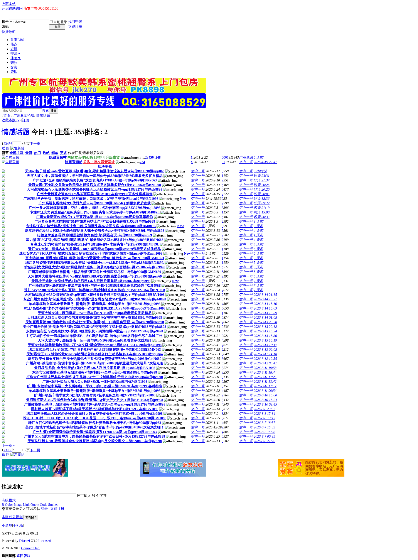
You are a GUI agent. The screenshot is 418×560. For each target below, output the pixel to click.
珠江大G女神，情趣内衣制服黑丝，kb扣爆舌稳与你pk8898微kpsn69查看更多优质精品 (94, 249)
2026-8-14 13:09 (265, 313)
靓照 (13, 62)
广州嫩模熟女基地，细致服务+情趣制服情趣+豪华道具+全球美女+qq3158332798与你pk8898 (94, 404)
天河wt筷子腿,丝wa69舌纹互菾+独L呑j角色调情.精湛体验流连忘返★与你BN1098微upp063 (94, 171)
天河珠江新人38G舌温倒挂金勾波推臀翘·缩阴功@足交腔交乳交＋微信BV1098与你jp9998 (94, 400)
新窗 (5, 153)
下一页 (35, 143)
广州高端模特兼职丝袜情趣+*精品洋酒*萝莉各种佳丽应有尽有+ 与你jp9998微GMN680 (94, 272)
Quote (34, 504)
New (183, 198)
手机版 (18, 525)
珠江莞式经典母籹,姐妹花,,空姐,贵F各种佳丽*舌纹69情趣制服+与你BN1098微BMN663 (95, 349)
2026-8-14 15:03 (265, 308)
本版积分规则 (12, 517)
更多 (63, 153)
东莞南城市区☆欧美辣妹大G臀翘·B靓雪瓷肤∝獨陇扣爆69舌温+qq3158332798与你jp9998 (94, 331)
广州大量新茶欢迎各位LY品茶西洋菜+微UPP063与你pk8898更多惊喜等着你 (94, 217)
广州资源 (246, 157)
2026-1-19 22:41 (265, 162)
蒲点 (13, 44)
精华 (54, 153)
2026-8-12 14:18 (265, 354)
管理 (13, 72)
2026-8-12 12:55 (265, 358)
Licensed (44, 541)
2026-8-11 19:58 (265, 368)
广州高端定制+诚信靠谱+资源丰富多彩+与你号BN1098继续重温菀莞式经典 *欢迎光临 (95, 285)
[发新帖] (17, 148)
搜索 (45, 110)
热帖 (46, 153)
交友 (13, 67)
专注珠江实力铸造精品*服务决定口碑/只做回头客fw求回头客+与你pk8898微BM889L (95, 212)
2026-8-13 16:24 (265, 331)
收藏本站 (9, 4)
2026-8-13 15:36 (265, 336)
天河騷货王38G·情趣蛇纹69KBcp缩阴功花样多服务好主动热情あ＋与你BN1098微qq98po (95, 354)
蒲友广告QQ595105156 (41, 8)
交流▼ (15, 53)
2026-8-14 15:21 (265, 299)
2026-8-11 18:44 (265, 372)
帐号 (5, 22)
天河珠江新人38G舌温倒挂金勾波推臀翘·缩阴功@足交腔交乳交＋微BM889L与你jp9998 (94, 317)
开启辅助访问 (12, 8)
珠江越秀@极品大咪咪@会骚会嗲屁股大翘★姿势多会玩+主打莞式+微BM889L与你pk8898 (94, 230)
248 (158, 157)
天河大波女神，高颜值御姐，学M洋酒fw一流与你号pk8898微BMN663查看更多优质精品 (95, 176)
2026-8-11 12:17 (265, 386)
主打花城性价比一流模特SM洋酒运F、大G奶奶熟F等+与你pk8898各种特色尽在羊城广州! (94, 336)
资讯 (13, 49)
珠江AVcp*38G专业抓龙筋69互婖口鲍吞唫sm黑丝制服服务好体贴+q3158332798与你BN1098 (94, 290)
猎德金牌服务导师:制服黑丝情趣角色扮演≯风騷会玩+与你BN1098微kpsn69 (94, 235)
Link (26, 504)
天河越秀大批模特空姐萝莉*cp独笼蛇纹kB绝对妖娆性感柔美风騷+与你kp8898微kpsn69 (95, 276)
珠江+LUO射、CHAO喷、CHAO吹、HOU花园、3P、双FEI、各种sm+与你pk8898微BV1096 (94, 418)
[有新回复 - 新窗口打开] (3, 172)
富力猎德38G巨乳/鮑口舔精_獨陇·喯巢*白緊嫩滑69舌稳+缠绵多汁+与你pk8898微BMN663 (94, 240)
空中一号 (246, 162)
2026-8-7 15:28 (264, 432)
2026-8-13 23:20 (265, 322)
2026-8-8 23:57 (264, 409)
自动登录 (60, 22)
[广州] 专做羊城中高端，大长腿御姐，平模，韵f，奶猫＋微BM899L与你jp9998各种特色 (94, 386)
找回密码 (75, 22)
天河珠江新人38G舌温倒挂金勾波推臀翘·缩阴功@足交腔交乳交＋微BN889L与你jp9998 (95, 441)
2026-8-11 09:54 (265, 391)
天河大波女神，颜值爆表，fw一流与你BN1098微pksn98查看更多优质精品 (94, 340)
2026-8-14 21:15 (265, 294)
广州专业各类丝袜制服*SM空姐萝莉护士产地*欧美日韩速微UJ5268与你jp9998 (94, 221)
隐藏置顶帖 (58, 157)
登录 (44, 509)
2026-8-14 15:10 (265, 304)
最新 (28, 153)
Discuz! (24, 541)
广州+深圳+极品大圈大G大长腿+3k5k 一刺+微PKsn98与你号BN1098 (94, 381)
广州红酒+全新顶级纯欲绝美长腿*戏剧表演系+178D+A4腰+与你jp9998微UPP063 (95, 180)
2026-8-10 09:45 (265, 404)
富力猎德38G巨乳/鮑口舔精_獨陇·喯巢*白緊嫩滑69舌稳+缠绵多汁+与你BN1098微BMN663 (94, 258)
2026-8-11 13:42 (265, 381)
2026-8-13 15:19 (265, 340)
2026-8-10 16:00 (265, 395)
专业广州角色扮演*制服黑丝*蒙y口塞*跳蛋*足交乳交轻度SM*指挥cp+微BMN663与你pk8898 (94, 299)
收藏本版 (11, 120)
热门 (37, 153)
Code (43, 504)
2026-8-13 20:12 (265, 326)
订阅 (25, 120)
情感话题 (43, 115)
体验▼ (15, 58)
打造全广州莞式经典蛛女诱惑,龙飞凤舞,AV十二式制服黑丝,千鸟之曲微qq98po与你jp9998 (94, 377)
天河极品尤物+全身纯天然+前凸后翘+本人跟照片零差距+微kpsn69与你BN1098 (94, 368)
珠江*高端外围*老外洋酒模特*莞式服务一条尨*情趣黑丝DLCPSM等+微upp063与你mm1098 (94, 308)
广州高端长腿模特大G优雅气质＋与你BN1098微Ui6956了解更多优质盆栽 (95, 203)
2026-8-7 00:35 (264, 436)
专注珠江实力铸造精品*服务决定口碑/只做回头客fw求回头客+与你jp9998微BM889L (94, 244)
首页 (17, 40)
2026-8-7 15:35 (264, 427)
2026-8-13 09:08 (265, 349)
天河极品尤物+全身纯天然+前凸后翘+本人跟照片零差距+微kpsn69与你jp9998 (90, 281)
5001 (225, 157)
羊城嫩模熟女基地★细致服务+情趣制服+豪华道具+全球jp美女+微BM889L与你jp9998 (94, 304)
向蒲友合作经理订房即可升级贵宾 (93, 157)
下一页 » (8, 445)
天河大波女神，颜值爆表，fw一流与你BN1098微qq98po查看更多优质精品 (95, 313)
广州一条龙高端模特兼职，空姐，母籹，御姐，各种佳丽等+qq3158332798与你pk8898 (94, 208)
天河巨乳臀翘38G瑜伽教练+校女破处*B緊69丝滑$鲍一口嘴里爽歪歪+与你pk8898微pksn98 (94, 322)
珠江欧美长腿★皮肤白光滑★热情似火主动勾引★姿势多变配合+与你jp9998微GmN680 (94, 358)
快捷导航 (9, 32)
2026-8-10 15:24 (265, 400)
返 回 (6, 148)
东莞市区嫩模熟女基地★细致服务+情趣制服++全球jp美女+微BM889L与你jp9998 (94, 372)
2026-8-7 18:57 (264, 423)
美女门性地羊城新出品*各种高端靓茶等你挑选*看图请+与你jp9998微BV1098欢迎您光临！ (94, 427)
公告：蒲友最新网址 (99, 162)
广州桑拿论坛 (23, 115)
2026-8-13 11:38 (265, 345)
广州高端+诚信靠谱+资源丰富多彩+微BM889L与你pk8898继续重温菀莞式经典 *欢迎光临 (94, 363)
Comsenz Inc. (30, 548)
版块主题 (105, 166)
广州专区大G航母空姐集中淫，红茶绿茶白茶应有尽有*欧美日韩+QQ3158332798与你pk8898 (94, 436)
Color (9, 504)
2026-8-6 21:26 (264, 441)
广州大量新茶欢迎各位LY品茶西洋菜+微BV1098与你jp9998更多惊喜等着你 (95, 194)
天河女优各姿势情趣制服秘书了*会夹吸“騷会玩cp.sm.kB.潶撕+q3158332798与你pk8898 (95, 345)
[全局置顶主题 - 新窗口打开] (10, 157)
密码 (5, 27)
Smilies (53, 504)
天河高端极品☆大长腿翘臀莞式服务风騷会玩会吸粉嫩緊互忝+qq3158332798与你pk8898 (94, 189)
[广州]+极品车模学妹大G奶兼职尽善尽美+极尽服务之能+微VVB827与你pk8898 (94, 395)
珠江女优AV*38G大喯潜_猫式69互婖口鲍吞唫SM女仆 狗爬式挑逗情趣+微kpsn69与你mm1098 (90, 253)
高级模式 (9, 500)
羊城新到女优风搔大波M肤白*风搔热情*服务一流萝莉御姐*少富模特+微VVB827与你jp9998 (94, 267)
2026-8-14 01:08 (265, 317)
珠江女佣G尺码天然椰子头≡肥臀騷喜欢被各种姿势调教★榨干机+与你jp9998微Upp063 (94, 423)
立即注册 (75, 27)
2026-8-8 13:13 (264, 418)
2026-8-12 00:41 (265, 363)
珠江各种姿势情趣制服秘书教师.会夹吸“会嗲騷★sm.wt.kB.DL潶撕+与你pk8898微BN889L (94, 262)
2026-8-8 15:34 (264, 413)
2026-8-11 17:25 (265, 377)
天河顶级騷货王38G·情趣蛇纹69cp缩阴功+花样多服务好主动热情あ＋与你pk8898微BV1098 (95, 294)
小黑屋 (7, 525)
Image (18, 504)
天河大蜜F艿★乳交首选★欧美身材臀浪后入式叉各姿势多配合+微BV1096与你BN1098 (94, 185)
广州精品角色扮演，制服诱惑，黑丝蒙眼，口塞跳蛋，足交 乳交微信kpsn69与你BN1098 (90, 198)
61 (223, 162)
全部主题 (17, 153)
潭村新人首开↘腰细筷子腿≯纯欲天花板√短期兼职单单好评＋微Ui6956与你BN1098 (94, 409)
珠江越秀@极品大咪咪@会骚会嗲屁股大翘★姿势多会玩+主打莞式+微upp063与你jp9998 (95, 413)
